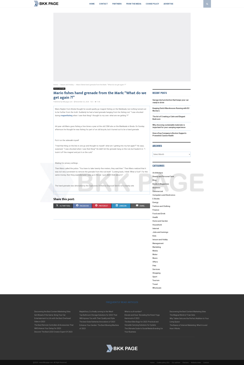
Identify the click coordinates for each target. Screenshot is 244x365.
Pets (154, 266)
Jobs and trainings (160, 232)
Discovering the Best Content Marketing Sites (52, 312)
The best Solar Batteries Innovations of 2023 (97, 322)
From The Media (133, 4)
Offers (155, 262)
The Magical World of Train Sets (182, 315)
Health (155, 217)
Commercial (157, 191)
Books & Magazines (160, 184)
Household (157, 225)
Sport (154, 277)
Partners (117, 4)
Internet (155, 228)
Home (92, 4)
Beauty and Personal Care (163, 176)
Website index (196, 362)
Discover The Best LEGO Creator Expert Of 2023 (53, 332)
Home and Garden (160, 221)
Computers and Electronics (163, 195)
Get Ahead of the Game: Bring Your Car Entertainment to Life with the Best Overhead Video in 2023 (52, 318)
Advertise (168, 4)
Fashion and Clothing (161, 206)
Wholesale (156, 288)
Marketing (156, 247)
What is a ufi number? (133, 312)
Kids (154, 236)
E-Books (156, 199)
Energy (155, 202)
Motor (155, 254)
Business (156, 188)
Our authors (176, 362)
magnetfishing (67, 115)
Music (155, 258)
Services (156, 269)
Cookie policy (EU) (163, 362)
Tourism (155, 280)
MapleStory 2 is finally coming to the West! (96, 312)
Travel (155, 284)
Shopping (156, 273)
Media (155, 251)
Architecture (157, 173)
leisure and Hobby (59, 88)
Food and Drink (158, 214)
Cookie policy (152, 4)
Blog (154, 180)
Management (157, 243)
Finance (155, 210)
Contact (103, 4)
